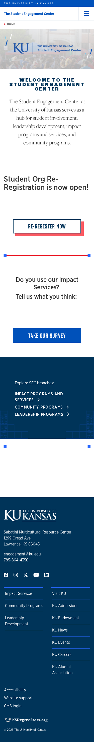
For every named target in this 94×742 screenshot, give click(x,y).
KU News (60, 630)
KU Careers (61, 654)
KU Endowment (65, 618)
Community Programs (39, 407)
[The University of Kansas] (30, 519)
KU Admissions (65, 605)
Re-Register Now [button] (47, 226)
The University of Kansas (30, 730)
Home (11, 24)
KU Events (61, 642)
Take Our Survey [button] (47, 335)
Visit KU (59, 593)
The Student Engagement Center (29, 13)
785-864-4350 (16, 560)
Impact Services (19, 593)
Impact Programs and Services (39, 397)
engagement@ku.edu (22, 554)
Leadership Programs (40, 414)
